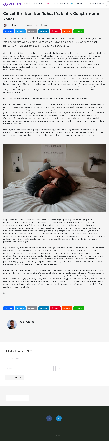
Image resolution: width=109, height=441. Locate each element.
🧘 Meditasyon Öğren (34, 3)
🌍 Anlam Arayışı (79, 3)
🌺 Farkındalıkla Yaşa (57, 3)
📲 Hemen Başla (97, 3)
